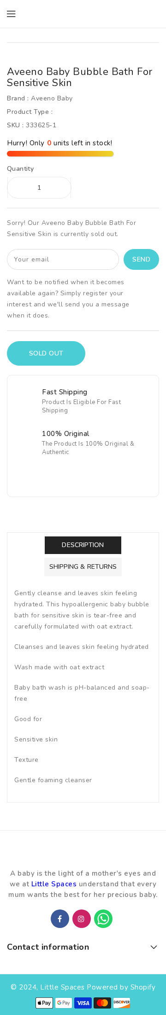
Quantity (20, 169)
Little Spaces (54, 884)
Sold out (46, 353)
